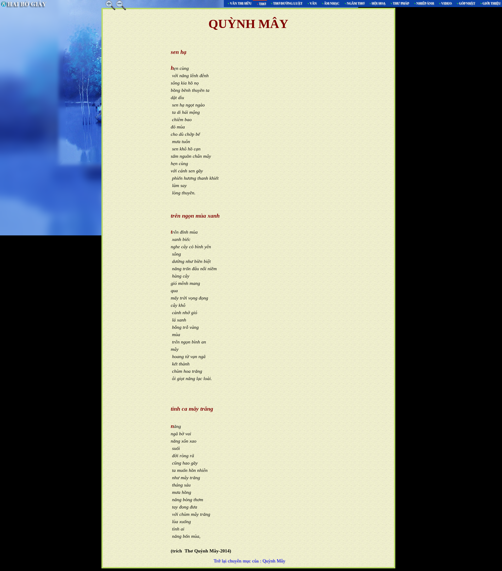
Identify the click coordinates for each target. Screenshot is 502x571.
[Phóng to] (110, 5)
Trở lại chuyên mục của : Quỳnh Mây (249, 560)
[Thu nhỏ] (121, 5)
